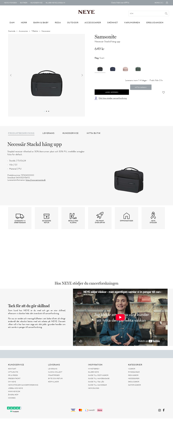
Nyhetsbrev (93, 369)
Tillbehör (35, 31)
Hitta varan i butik (141, 88)
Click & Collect (55, 372)
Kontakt (12, 369)
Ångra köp (13, 395)
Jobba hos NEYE (15, 388)
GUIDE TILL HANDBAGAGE (98, 378)
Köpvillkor (53, 382)
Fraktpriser (54, 375)
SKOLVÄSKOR (133, 382)
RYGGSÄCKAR (134, 372)
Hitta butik (13, 372)
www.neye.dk (14, 391)
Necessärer (46, 31)
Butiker (23, 3)
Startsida (12, 31)
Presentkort (14, 378)
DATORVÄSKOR (134, 385)
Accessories (23, 31)
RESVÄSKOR (133, 375)
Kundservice (36, 3)
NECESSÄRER (133, 378)
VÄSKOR (131, 369)
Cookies (11, 398)
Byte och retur (55, 378)
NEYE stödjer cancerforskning (23, 385)
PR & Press (13, 375)
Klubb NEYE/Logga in (55, 3)
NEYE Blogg (93, 388)
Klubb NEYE (93, 372)
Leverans (52, 369)
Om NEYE (12, 382)
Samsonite (105, 36)
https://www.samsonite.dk (36, 180)
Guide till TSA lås (96, 382)
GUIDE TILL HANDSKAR (97, 385)
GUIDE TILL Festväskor (98, 375)
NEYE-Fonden (10, 3)
